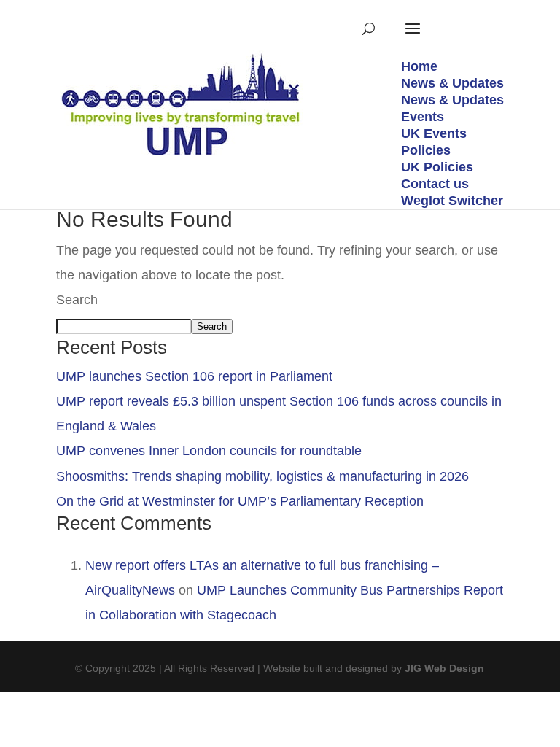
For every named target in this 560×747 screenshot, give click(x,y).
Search (77, 300)
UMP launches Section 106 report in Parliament (194, 376)
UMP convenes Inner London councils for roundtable (209, 451)
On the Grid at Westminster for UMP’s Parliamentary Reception (240, 501)
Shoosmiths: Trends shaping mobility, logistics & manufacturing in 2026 (262, 476)
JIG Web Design (444, 668)
